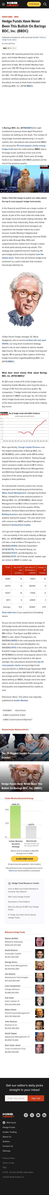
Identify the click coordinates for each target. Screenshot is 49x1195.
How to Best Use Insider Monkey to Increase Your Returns (23, 890)
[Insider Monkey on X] (33, 1115)
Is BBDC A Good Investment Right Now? (17, 719)
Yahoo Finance (20, 710)
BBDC (29, 85)
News (16, 17)
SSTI (13, 556)
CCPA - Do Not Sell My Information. (18, 1172)
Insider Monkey (21, 700)
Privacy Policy (9, 1158)
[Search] (45, 4)
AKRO (14, 545)
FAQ (4, 1167)
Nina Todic (40, 37)
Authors (6, 1141)
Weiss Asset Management (14, 492)
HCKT (14, 552)
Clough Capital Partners (29, 447)
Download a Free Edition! (19, 901)
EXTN (10, 549)
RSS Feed (11, 1122)
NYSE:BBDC (7, 710)
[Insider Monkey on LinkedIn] (44, 1115)
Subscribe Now (24, 858)
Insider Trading (10, 1132)
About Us (7, 1136)
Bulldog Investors (10, 514)
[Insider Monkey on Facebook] (27, 1115)
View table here (9, 612)
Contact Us (8, 1146)
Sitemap (6, 1150)
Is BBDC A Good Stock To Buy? (14, 715)
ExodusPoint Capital (21, 524)
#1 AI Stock (34, 3)
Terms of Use (8, 1162)
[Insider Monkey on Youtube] (39, 1115)
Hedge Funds (7, 17)
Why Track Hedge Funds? (19, 896)
